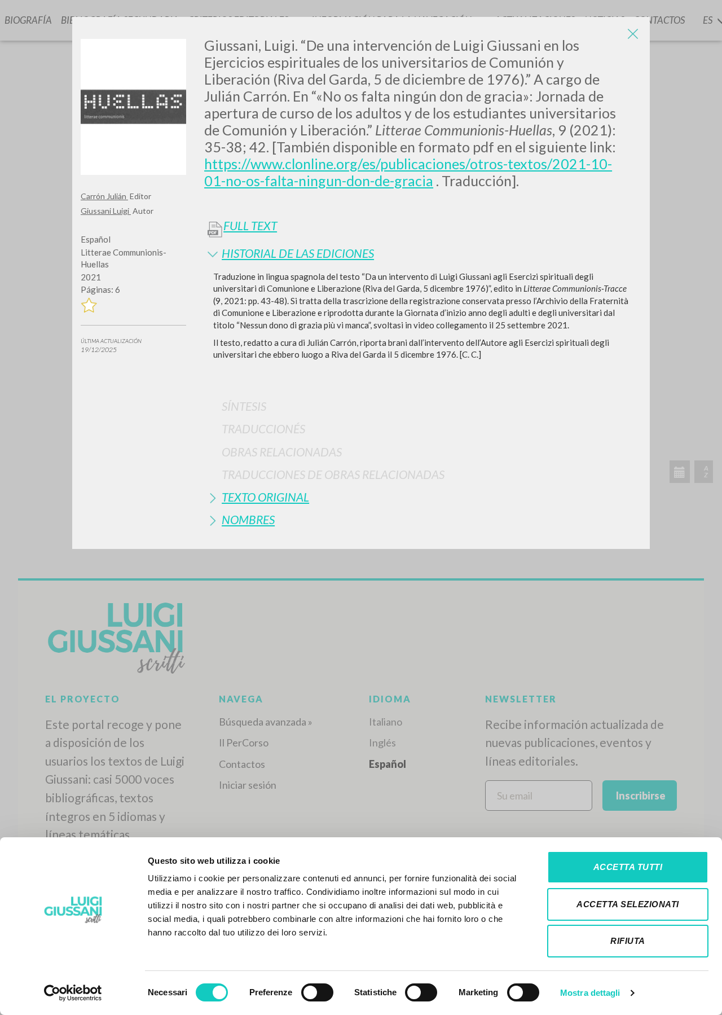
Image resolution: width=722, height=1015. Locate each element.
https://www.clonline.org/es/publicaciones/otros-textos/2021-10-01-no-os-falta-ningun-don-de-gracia (408, 172)
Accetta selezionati (627, 904)
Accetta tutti (628, 867)
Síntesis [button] (244, 405)
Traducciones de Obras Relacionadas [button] (333, 474)
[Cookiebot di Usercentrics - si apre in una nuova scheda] (73, 993)
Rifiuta (627, 941)
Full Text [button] (250, 225)
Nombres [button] (248, 519)
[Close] (633, 34)
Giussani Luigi (106, 211)
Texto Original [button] (265, 496)
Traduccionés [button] (263, 428)
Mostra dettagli (590, 993)
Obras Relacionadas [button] (282, 451)
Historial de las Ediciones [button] (298, 253)
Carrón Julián (104, 196)
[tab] (423, 253)
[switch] (317, 992)
